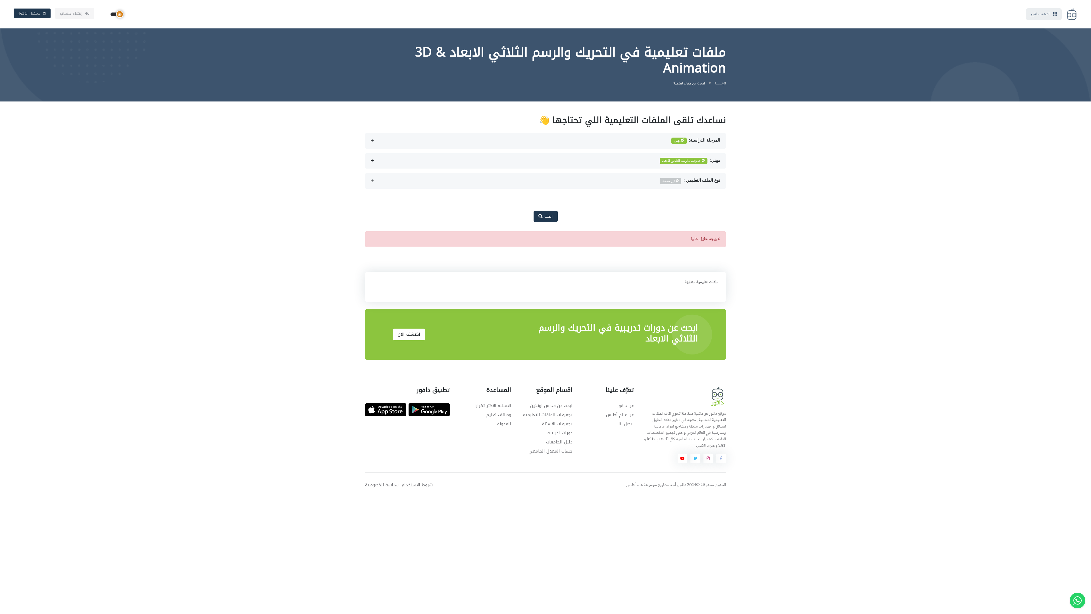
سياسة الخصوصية (382, 485)
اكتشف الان (409, 334)
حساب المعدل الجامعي (550, 451)
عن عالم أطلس (620, 415)
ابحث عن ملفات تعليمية (689, 83)
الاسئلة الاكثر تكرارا (492, 406)
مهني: (691, 161)
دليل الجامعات (559, 442)
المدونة (504, 424)
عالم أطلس (634, 485)
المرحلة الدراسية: (697, 141)
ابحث (548, 216)
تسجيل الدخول (29, 13)
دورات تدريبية (559, 433)
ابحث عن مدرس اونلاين (551, 406)
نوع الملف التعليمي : (691, 181)
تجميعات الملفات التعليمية (547, 415)
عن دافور (625, 406)
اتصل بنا (626, 424)
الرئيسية (720, 83)
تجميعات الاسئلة (557, 424)
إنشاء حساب (71, 13)
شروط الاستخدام (417, 485)
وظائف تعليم (498, 415)
